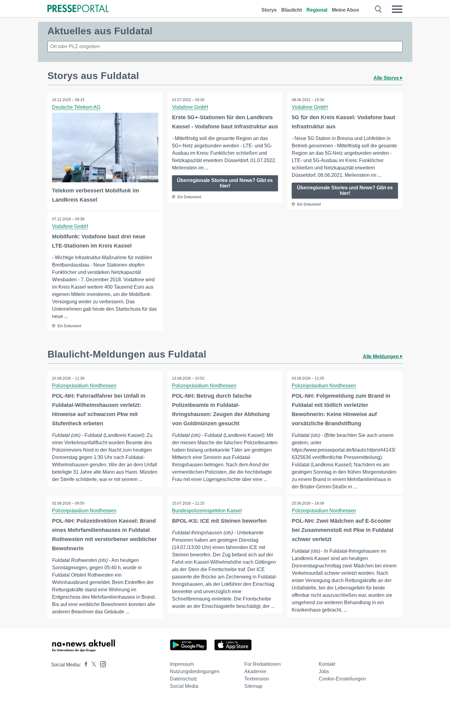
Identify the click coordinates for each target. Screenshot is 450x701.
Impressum (182, 664)
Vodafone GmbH (190, 107)
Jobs (324, 671)
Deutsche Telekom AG (76, 107)
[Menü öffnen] (397, 9)
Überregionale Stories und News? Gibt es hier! (225, 183)
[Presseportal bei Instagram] (101, 663)
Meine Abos (345, 10)
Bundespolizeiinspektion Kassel (207, 510)
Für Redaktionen (262, 664)
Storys (269, 10)
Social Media (184, 686)
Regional (316, 10)
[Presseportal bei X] (92, 664)
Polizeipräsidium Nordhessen (84, 385)
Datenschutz (183, 678)
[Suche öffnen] (378, 9)
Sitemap (253, 686)
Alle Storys (386, 78)
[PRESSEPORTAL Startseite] (78, 9)
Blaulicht (291, 10)
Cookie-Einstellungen (342, 678)
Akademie (255, 671)
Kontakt (327, 664)
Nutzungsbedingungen (194, 671)
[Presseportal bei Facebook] (84, 664)
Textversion (256, 678)
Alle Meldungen (381, 356)
